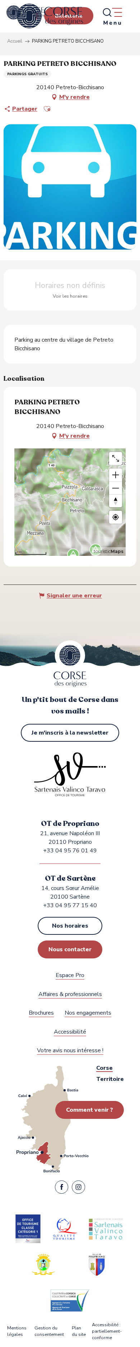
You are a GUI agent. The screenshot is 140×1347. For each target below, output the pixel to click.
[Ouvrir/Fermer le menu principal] (112, 16)
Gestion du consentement (49, 1331)
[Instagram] (78, 1189)
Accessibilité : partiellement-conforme (107, 1331)
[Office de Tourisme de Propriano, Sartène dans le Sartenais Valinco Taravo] (50, 16)
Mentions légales (17, 1331)
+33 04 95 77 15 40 (70, 905)
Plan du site (79, 1331)
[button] (47, 108)
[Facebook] (61, 1189)
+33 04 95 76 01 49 (70, 851)
